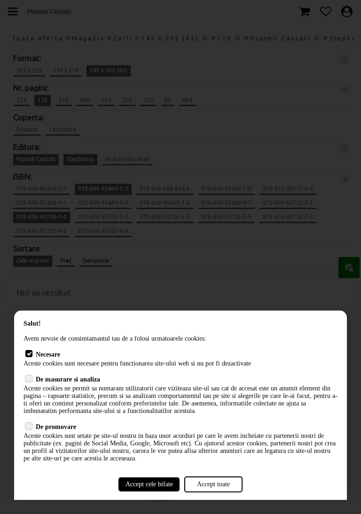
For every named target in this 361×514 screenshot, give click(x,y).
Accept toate (213, 484)
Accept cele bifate (149, 484)
